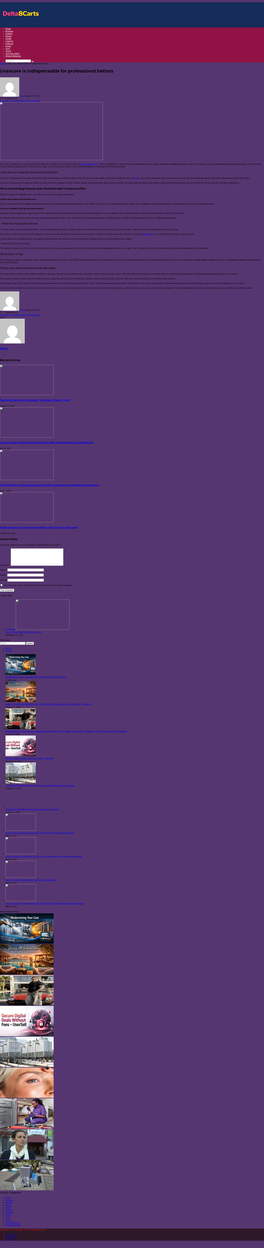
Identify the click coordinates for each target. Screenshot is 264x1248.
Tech (8, 48)
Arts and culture (12, 53)
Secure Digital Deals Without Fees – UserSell (29, 758)
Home (8, 29)
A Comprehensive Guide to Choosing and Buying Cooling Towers (40, 785)
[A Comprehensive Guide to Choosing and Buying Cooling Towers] (21, 782)
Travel (8, 51)
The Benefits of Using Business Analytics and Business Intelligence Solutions (49, 485)
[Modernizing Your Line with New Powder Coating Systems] (21, 674)
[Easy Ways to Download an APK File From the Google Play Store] (21, 830)
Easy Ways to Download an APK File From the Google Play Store (40, 832)
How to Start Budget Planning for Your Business (31, 880)
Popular (9, 650)
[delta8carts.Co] (20, 19)
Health (8, 38)
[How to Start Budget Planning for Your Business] (21, 877)
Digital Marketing (13, 56)
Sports (8, 46)
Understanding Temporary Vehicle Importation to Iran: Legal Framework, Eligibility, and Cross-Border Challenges (66, 731)
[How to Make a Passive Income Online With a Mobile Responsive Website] (27, 437)
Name (3, 570)
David (22, 96)
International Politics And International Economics (32, 809)
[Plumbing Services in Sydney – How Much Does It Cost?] (27, 394)
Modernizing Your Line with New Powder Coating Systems (36, 677)
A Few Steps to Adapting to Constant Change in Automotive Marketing (44, 856)
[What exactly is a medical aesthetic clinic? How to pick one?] (27, 521)
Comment (5, 565)
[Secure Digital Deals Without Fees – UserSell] (21, 755)
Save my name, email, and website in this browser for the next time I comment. (37, 585)
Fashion (9, 33)
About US (10, 1239)
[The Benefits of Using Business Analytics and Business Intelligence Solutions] (27, 479)
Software (9, 43)
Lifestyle (9, 41)
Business (9, 31)
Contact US (11, 1234)
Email (3, 575)
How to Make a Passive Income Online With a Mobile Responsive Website (46, 442)
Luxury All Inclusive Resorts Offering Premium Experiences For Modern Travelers (48, 704)
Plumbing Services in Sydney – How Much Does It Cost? (35, 400)
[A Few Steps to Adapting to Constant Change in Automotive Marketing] (21, 853)
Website (3, 580)
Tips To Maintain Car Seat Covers (23, 632)
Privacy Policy (12, 1237)
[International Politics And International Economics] (21, 806)
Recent (9, 648)
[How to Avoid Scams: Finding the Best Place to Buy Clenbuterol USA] (27, 1159)
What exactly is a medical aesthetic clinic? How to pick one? (39, 527)
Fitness (9, 36)
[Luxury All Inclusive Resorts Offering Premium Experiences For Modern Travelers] (21, 701)
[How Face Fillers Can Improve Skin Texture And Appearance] (27, 1097)
